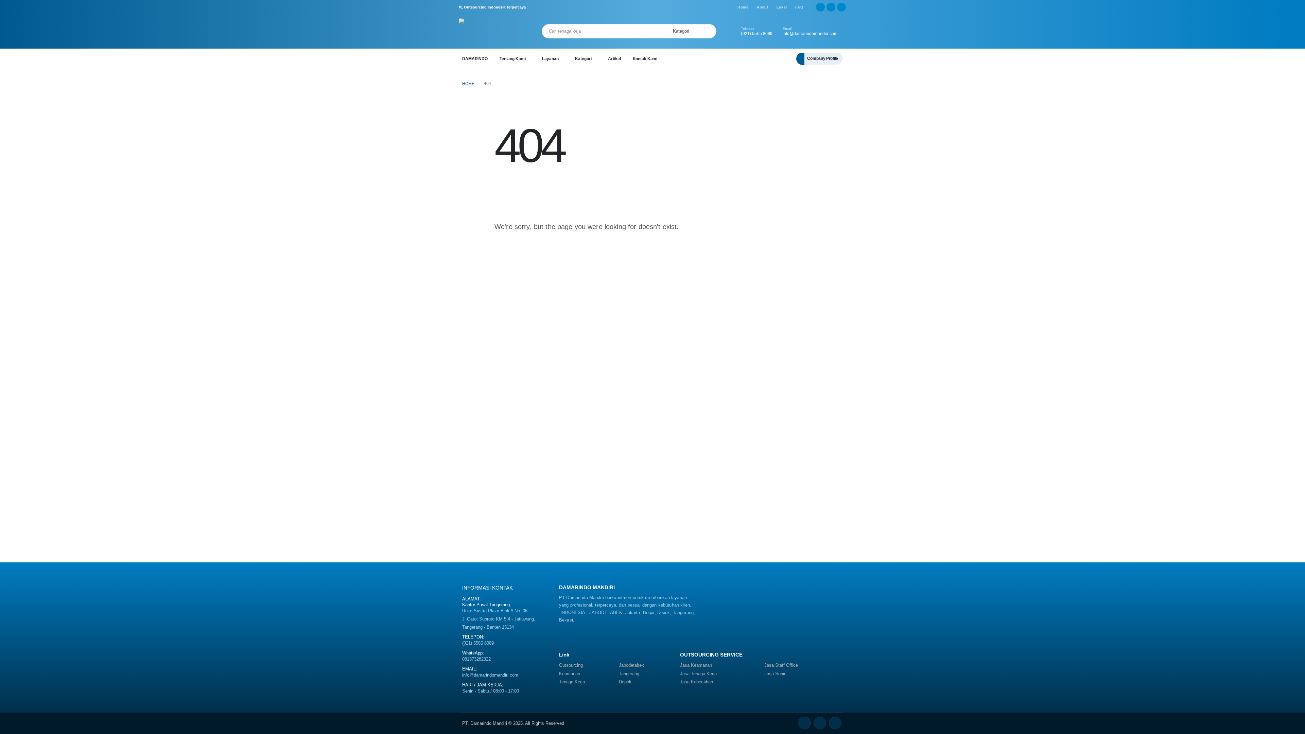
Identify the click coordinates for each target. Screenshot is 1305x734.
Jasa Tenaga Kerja (698, 673)
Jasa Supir (774, 673)
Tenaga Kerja (572, 681)
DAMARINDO (475, 58)
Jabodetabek (631, 665)
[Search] (709, 31)
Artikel (614, 58)
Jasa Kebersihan (696, 681)
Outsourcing (571, 665)
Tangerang (629, 673)
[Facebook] (820, 7)
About (762, 7)
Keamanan (569, 673)
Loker (782, 7)
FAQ (799, 7)
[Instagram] (841, 7)
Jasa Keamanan (696, 665)
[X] (830, 7)
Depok (625, 681)
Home (742, 7)
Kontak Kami (645, 58)
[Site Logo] (478, 31)
